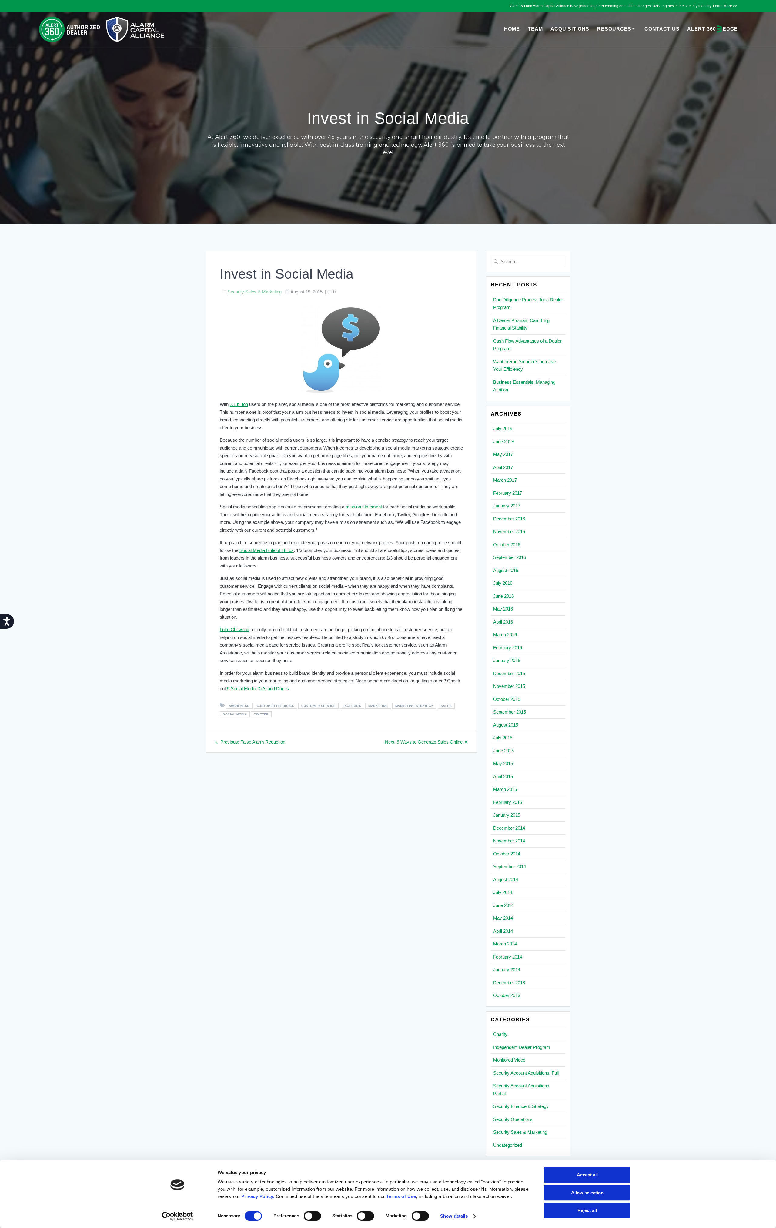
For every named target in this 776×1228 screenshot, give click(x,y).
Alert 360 (712, 29)
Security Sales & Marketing (255, 291)
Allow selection (587, 1192)
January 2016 (506, 660)
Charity (500, 1034)
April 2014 (503, 931)
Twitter (261, 714)
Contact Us (662, 29)
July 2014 (502, 892)
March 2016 (505, 634)
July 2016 (502, 583)
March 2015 (505, 789)
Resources (614, 29)
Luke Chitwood (234, 629)
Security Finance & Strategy (521, 1106)
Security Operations (513, 1119)
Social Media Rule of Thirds (266, 550)
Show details (454, 1216)
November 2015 (509, 686)
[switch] (312, 1215)
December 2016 (509, 518)
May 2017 (503, 454)
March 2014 (505, 943)
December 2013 (509, 982)
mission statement (364, 506)
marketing (378, 706)
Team (535, 29)
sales (446, 706)
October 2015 (506, 699)
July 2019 (502, 428)
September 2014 (509, 866)
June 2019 (503, 441)
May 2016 (503, 608)
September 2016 (509, 557)
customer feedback (275, 706)
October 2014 (506, 853)
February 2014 (507, 956)
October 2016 (506, 544)
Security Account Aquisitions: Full (526, 1073)
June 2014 (503, 905)
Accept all (587, 1174)
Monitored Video (509, 1059)
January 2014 (506, 969)
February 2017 (507, 493)
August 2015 (505, 725)
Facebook (352, 706)
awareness (239, 706)
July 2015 (502, 737)
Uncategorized (507, 1145)
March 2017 (505, 480)
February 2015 (507, 802)
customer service (318, 706)
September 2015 (509, 711)
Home (512, 29)
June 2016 (503, 596)
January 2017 (506, 505)
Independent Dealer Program (521, 1047)
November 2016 (509, 531)
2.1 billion (239, 404)
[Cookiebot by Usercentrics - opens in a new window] (177, 1216)
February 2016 (507, 647)
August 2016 (505, 570)
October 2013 (506, 995)
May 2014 (503, 918)
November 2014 (509, 840)
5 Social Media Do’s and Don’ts (258, 688)
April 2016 (503, 621)
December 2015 (509, 673)
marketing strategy (414, 706)
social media (235, 714)
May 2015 (503, 763)
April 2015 (503, 776)
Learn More (722, 6)
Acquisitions (569, 29)
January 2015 (506, 815)
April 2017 (503, 467)
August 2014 (505, 879)
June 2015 (503, 750)
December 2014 (509, 828)
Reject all (587, 1210)
